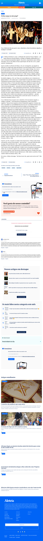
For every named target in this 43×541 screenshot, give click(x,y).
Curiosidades (4, 381)
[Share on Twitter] (37, 53)
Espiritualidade (7, 517)
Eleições (3, 474)
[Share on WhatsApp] (41, 53)
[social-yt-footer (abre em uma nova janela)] (18, 531)
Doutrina (8, 167)
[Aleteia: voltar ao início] (21, 2)
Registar (9, 7)
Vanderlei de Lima (15, 18)
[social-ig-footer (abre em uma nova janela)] (24, 531)
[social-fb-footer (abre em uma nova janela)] (20, 531)
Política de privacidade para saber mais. (28, 356)
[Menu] (7, 3)
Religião (2, 11)
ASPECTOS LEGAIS (24, 535)
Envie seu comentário (21, 234)
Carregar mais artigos (21, 296)
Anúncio (17, 520)
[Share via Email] (39, 53)
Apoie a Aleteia (12, 535)
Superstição (19, 167)
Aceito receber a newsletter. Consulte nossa (15, 192)
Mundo (3, 453)
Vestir (17, 518)
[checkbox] (8, 356)
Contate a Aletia (12, 537)
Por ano (29, 514)
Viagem (3, 433)
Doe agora (21, 7)
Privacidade (18, 537)
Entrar (22, 527)
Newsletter (18, 514)
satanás (13, 167)
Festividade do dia (8, 341)
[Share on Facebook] (33, 53)
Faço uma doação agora (8, 211)
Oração (33, 7)
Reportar (6, 247)
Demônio (3, 167)
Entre (26, 230)
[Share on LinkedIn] (35, 53)
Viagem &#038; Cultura (8, 518)
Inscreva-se (18, 517)
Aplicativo (17, 515)
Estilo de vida (6, 515)
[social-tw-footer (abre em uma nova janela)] (22, 531)
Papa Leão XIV (4, 413)
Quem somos (17, 535)
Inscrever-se (5, 195)
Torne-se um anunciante (32, 535)
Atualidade (6, 514)
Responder (3, 247)
